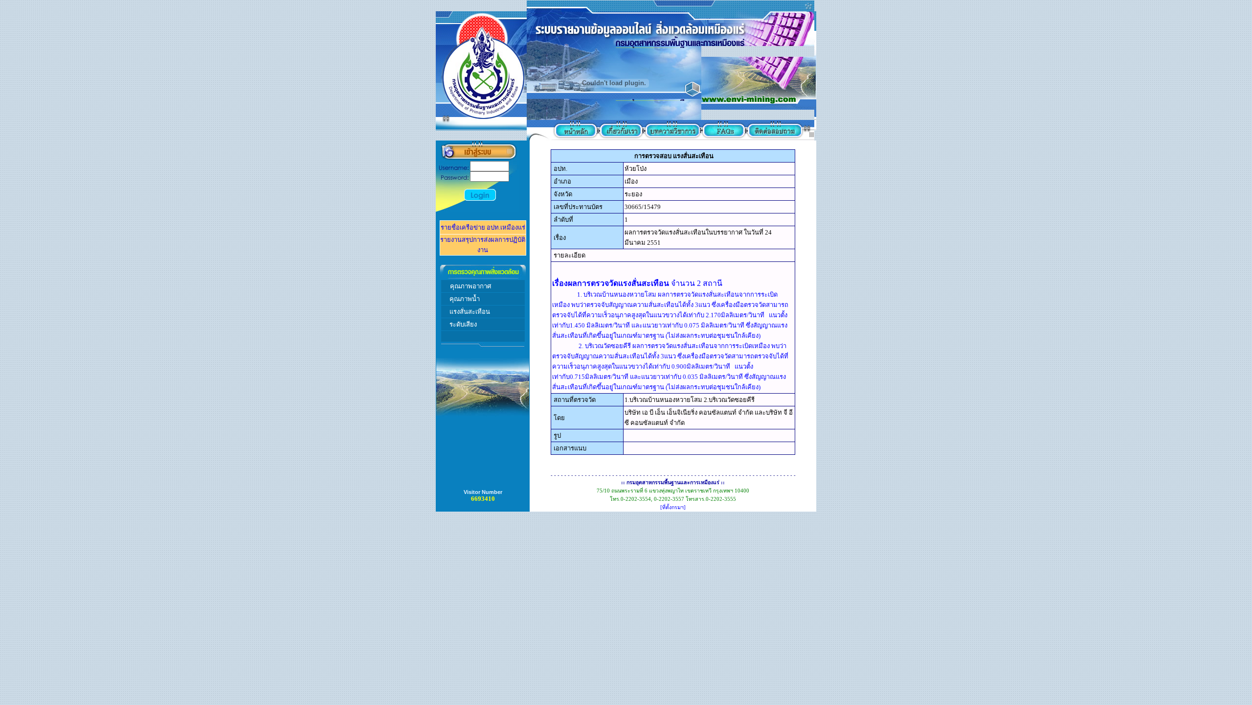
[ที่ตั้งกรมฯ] (673, 507)
